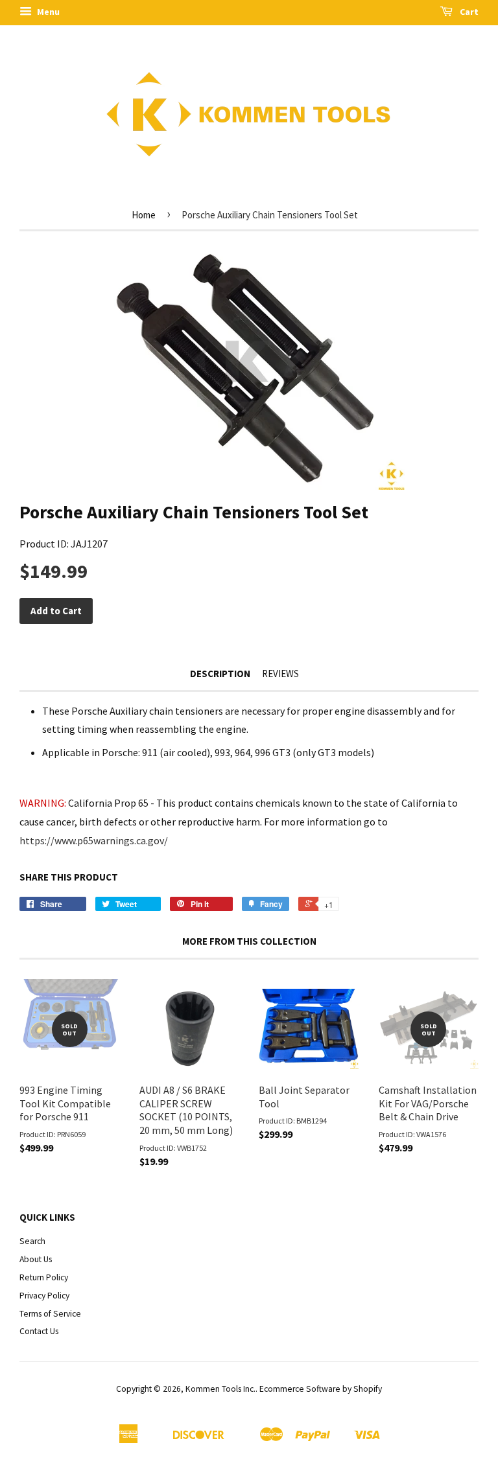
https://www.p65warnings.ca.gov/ (93, 840)
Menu (47, 11)
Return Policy (43, 1277)
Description (220, 673)
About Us (35, 1259)
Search (32, 1241)
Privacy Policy (44, 1295)
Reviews (280, 673)
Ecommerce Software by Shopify (320, 1388)
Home (144, 215)
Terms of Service (50, 1313)
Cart (468, 11)
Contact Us (38, 1331)
